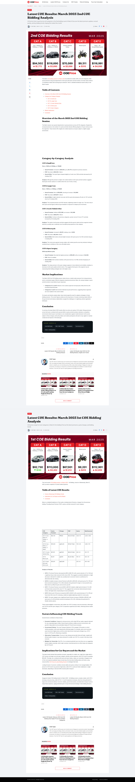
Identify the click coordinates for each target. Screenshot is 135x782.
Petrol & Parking (84, 2)
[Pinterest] (29, 93)
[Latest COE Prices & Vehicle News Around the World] (33, 2)
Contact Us (66, 2)
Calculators (69, 326)
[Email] (29, 96)
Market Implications (49, 110)
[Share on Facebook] (99, 26)
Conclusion (47, 112)
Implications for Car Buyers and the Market (55, 496)
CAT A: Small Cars (52, 98)
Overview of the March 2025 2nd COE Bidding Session (58, 94)
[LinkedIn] (29, 89)
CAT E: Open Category (53, 108)
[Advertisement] (81, 144)
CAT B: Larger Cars (52, 101)
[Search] (107, 2)
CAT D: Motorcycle (52, 105)
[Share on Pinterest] (104, 26)
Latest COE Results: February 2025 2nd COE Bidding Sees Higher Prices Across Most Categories (54, 718)
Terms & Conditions (103, 779)
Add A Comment (67, 400)
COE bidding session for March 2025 (56, 78)
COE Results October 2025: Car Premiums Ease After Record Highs (86, 390)
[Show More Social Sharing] (106, 26)
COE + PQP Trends (59, 326)
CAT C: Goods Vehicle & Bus (54, 103)
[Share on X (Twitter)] (101, 26)
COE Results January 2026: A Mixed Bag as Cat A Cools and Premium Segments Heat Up (48, 391)
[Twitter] (29, 86)
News (29, 9)
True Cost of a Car (79, 326)
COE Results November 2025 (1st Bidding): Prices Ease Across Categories (67, 390)
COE (43, 337)
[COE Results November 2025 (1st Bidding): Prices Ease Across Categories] (67, 382)
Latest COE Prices (55, 2)
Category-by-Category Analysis (52, 96)
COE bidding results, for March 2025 (59, 482)
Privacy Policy (95, 779)
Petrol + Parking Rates (50, 329)
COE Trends (74, 2)
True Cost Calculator (97, 2)
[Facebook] (29, 82)
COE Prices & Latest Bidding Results (58, 662)
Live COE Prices (48, 326)
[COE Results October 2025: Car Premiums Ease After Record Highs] (86, 382)
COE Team (33, 26)
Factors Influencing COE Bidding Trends (54, 494)
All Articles (45, 2)
